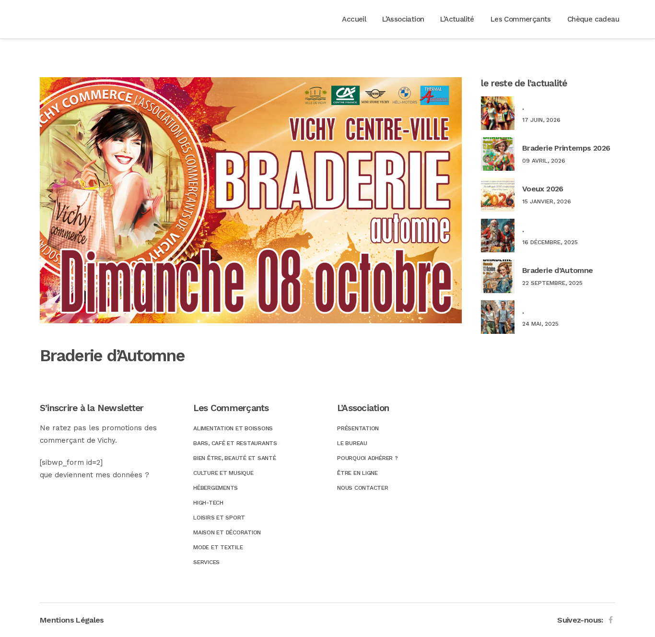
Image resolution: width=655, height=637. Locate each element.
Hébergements (215, 487)
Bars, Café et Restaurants (235, 443)
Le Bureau (352, 443)
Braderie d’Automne (557, 270)
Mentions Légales (72, 620)
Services (206, 562)
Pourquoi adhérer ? (367, 458)
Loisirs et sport (219, 517)
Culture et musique (223, 473)
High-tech (208, 502)
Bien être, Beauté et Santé (234, 458)
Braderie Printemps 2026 (566, 148)
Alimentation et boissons (233, 428)
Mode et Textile (218, 547)
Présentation (358, 428)
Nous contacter (362, 487)
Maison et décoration (227, 532)
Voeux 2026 (542, 188)
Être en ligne (357, 473)
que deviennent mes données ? (94, 475)
